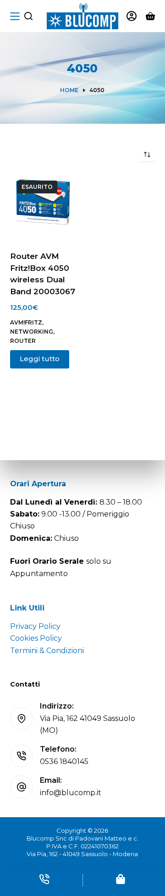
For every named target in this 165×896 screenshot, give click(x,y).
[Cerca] (28, 16)
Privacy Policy (35, 626)
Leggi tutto (40, 358)
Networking (31, 331)
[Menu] (15, 16)
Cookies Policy (36, 638)
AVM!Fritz (26, 322)
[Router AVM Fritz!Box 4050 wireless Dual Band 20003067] (43, 206)
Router (23, 340)
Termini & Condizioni (47, 650)
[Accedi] (131, 16)
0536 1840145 (64, 761)
